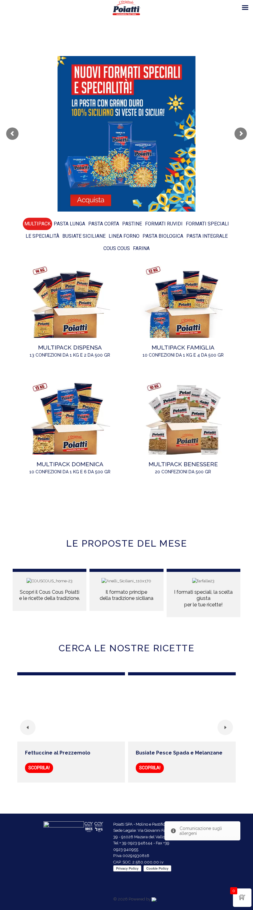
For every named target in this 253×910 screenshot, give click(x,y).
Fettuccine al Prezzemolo (57, 753)
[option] (71, 727)
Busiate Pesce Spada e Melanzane (179, 753)
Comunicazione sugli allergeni (201, 831)
